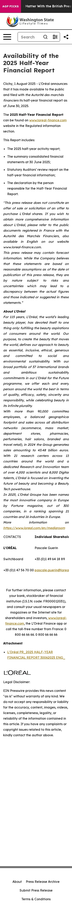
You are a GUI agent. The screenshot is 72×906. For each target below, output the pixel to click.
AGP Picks (10, 6)
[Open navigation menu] (7, 37)
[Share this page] (66, 37)
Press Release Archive (43, 882)
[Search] (45, 36)
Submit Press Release (36, 890)
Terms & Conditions (36, 899)
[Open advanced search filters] (55, 36)
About (17, 882)
